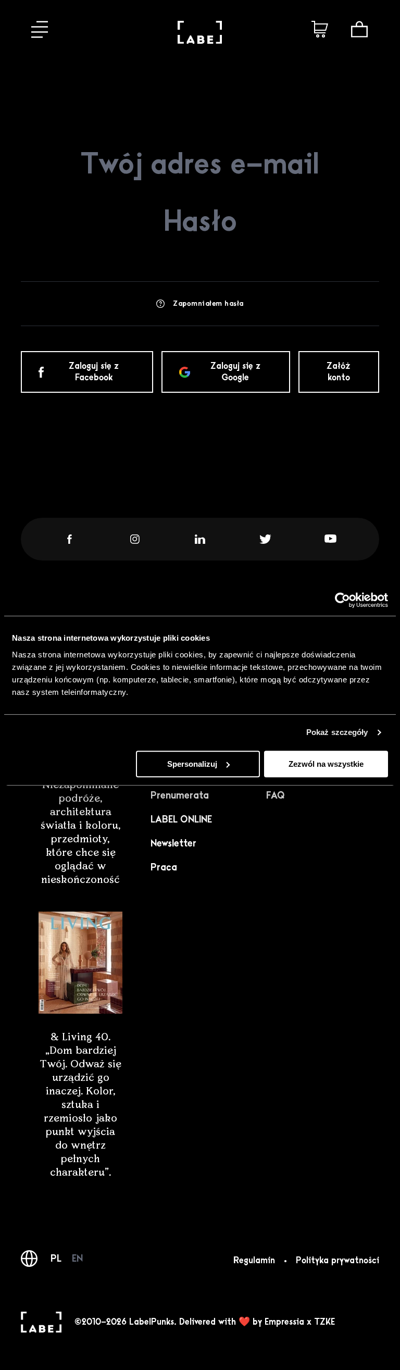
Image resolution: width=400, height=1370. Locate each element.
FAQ (275, 795)
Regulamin (254, 1260)
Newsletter (173, 843)
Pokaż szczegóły (337, 732)
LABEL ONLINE (181, 819)
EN (77, 1258)
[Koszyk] (359, 29)
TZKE (324, 1322)
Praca (164, 867)
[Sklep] (320, 29)
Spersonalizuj (192, 763)
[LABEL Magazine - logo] (200, 41)
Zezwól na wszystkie (326, 763)
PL (56, 1258)
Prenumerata (180, 795)
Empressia (284, 1322)
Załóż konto (339, 372)
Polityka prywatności (337, 1260)
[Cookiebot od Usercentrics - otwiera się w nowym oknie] (342, 600)
